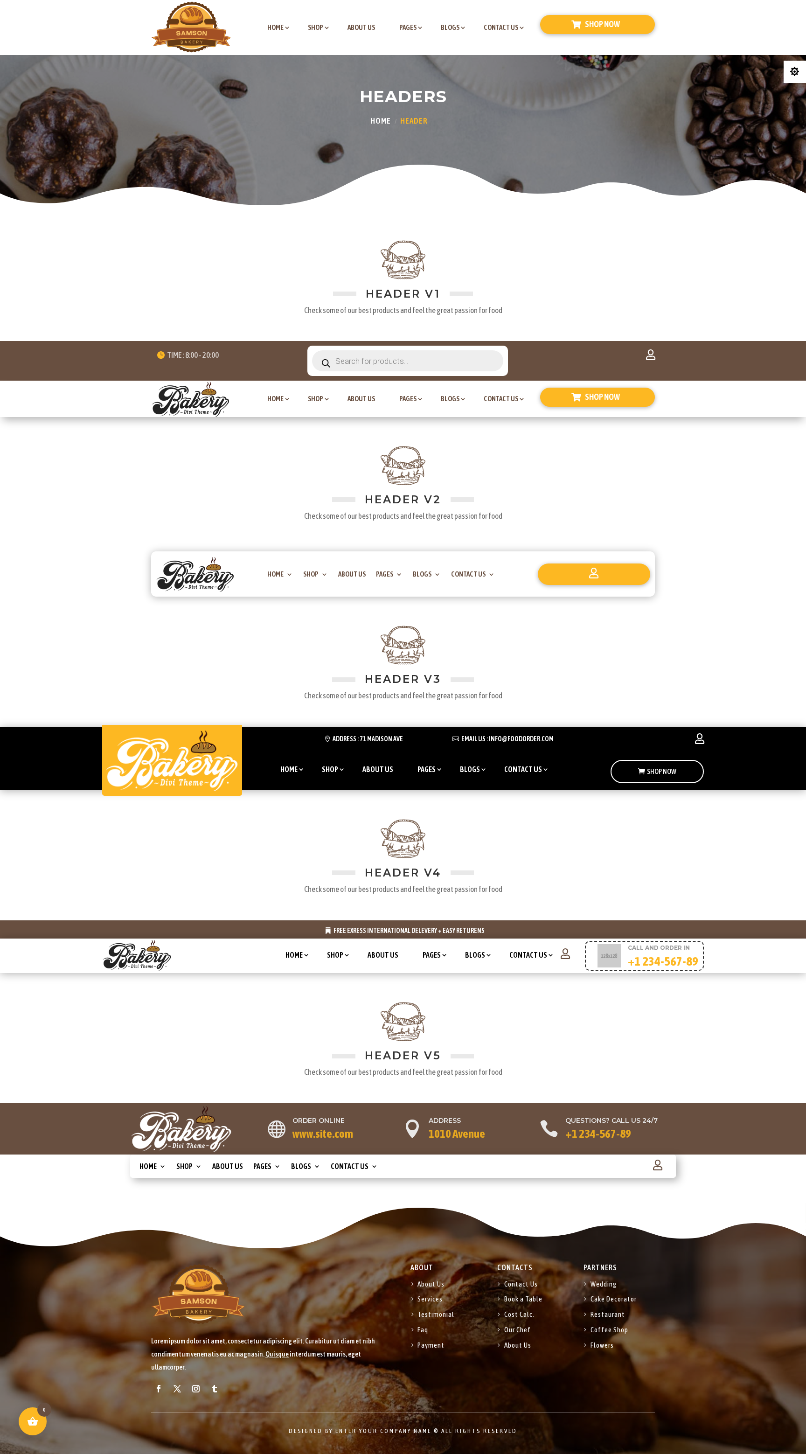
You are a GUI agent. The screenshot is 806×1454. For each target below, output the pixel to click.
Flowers (602, 1345)
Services (430, 1299)
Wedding (604, 1284)
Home (275, 27)
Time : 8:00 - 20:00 (193, 355)
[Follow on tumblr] (214, 1388)
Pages (408, 27)
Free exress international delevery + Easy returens (409, 930)
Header (414, 120)
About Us (431, 1284)
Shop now (602, 24)
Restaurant (608, 1314)
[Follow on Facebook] (158, 1388)
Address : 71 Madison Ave (368, 739)
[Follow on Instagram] (195, 1388)
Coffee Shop (609, 1330)
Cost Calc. (519, 1314)
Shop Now (661, 771)
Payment (431, 1345)
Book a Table (523, 1299)
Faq (422, 1330)
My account (650, 357)
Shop (315, 27)
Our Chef (517, 1330)
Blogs (450, 27)
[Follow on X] (177, 1388)
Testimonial (435, 1314)
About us (361, 27)
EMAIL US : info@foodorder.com (507, 739)
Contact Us (501, 27)
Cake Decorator (614, 1299)
